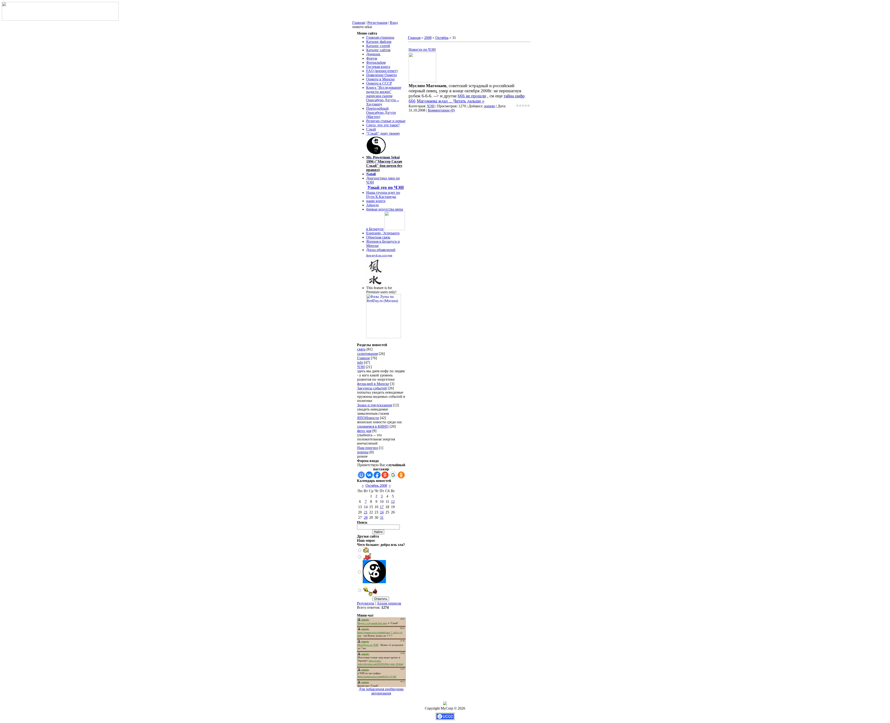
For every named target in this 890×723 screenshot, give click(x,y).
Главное (363, 358)
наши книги (375, 201)
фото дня (364, 431)
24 (382, 512)
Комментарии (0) (441, 110)
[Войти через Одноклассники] (401, 474)
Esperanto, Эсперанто (383, 233)
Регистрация (377, 23)
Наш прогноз (367, 448)
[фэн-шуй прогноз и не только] (374, 283)
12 (393, 501)
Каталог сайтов (378, 50)
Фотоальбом (376, 62)
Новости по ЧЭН (422, 49)
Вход (394, 23)
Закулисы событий (372, 388)
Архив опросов (389, 603)
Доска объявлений (380, 250)
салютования (367, 354)
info (360, 362)
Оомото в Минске (380, 79)
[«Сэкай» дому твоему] (376, 153)
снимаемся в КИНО (373, 426)
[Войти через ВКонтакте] (369, 474)
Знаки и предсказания (374, 405)
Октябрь (441, 38)
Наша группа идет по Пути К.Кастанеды (383, 195)
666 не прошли (472, 95)
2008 (428, 38)
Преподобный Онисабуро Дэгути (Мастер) (381, 112)
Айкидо (372, 205)
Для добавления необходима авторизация (381, 691)
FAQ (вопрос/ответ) (381, 71)
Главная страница (380, 37)
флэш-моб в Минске (373, 384)
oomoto (489, 106)
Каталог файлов (378, 42)
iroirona (363, 452)
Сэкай (371, 129)
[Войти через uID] (361, 474)
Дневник (373, 54)
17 (382, 507)
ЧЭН (361, 367)
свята (361, 349)
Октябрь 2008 (376, 485)
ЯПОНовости (368, 418)
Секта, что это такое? (383, 125)
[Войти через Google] (393, 475)
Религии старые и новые (385, 121)
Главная (358, 23)
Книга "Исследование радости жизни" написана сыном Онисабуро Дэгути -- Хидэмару (383, 96)
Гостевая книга (378, 67)
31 (382, 517)
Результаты (365, 603)
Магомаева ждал (435, 101)
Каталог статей (378, 46)
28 (366, 517)
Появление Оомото (381, 75)
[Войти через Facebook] (377, 474)
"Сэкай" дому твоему (383, 133)
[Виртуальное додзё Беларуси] (395, 229)
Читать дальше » (468, 101)
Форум (371, 58)
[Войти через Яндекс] (384, 474)
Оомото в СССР (379, 83)
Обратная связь (378, 237)
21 (366, 512)
